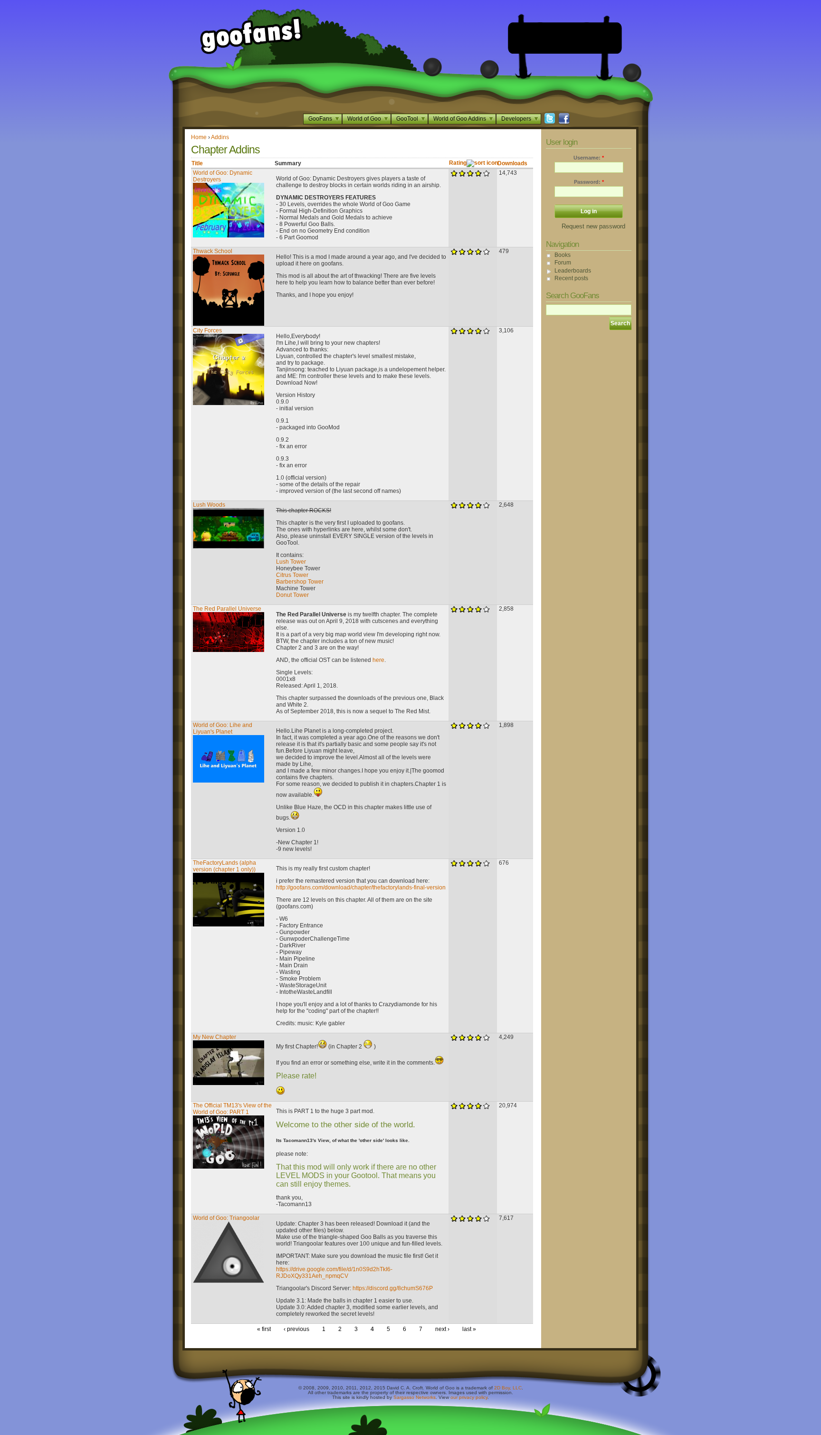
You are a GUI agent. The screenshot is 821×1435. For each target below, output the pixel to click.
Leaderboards (572, 270)
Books (562, 255)
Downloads (512, 163)
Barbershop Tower (300, 581)
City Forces (207, 330)
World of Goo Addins (459, 118)
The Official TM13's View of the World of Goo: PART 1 (232, 1108)
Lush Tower (291, 561)
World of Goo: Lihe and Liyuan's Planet (222, 728)
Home (199, 137)
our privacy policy (468, 1397)
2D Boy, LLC (508, 1387)
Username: (588, 157)
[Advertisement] (565, 38)
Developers (516, 118)
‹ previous (296, 1329)
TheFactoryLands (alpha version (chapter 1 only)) (224, 866)
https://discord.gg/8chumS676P (393, 1288)
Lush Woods (209, 504)
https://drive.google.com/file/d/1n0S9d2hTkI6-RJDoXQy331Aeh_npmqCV (334, 1272)
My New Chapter (214, 1037)
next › (442, 1329)
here (378, 660)
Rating (458, 163)
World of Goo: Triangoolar (226, 1218)
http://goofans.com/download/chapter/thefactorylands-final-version (361, 887)
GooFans (320, 118)
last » (469, 1329)
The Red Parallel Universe (227, 608)
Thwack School (212, 251)
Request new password (593, 226)
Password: (589, 182)
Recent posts (571, 278)
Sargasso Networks (414, 1397)
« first (264, 1329)
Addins (220, 137)
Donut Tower (292, 595)
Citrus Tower (292, 575)
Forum (562, 262)
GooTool (407, 118)
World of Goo (364, 118)
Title (197, 163)
